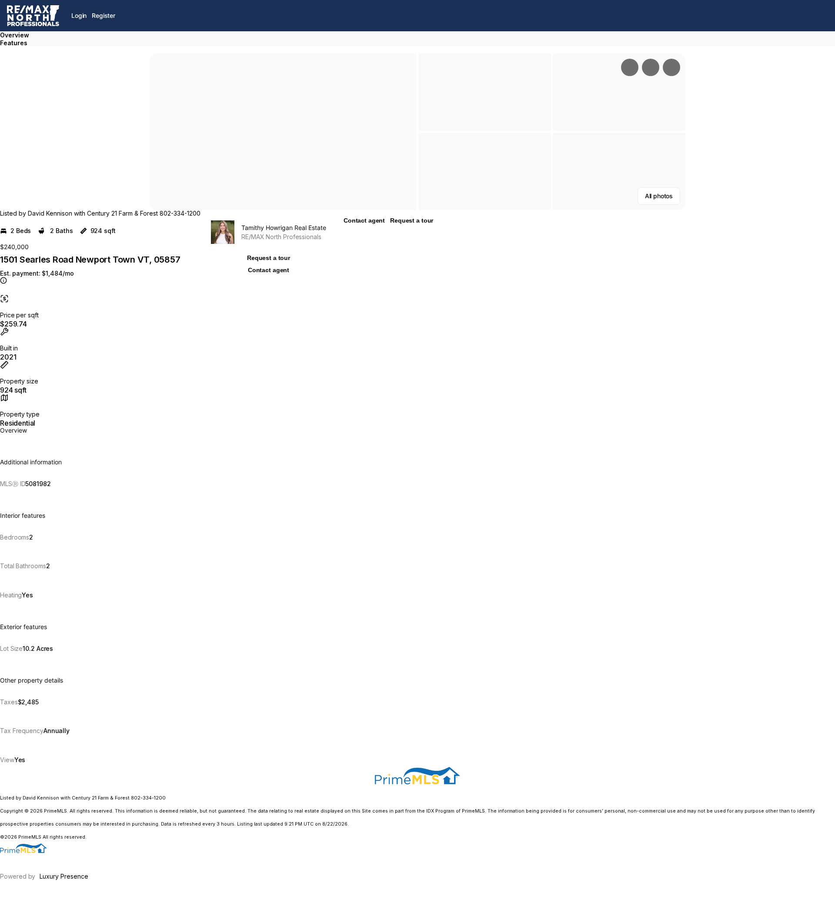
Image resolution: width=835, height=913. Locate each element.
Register (103, 15)
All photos (659, 196)
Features (13, 43)
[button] (283, 131)
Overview (14, 35)
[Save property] (650, 67)
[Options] (629, 67)
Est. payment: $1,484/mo (36, 273)
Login (79, 15)
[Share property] (671, 67)
